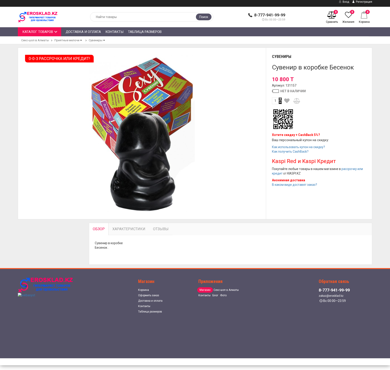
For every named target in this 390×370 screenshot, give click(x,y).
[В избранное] (287, 101)
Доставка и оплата (83, 32)
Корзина (143, 290)
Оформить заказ (148, 295)
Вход (345, 1)
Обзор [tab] (99, 229)
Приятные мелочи (66, 40)
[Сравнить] (297, 101)
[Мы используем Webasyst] (26, 295)
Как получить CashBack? (290, 151)
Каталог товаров (37, 32)
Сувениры (95, 40)
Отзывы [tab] (161, 229)
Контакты (114, 32)
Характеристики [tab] (128, 229)
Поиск (203, 17)
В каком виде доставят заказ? (294, 184)
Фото (223, 295)
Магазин (205, 290)
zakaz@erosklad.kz (331, 295)
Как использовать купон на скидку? (298, 147)
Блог (215, 295)
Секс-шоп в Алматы (35, 40)
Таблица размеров (145, 32)
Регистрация (363, 1)
